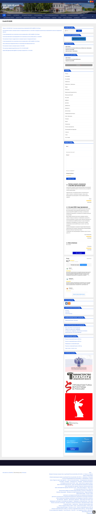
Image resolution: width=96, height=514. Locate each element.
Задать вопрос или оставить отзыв (86, 499)
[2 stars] (67, 175)
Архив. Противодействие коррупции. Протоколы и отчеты (65, 487)
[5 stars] (70, 175)
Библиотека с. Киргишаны (30, 17)
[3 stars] (68, 175)
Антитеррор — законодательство (71, 481)
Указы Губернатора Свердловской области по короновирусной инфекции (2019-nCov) (19, 43)
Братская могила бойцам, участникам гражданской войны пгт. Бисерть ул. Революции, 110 (76, 490)
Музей (59, 17)
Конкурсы (67, 118)
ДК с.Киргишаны (60, 499)
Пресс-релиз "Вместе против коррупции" (72, 327)
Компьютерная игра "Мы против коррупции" (73, 332)
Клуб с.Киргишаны (67, 17)
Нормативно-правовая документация (86, 504)
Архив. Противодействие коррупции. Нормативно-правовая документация (79, 486)
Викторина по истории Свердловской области (75, 492)
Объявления (77, 17)
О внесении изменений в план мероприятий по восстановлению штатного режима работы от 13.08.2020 (22, 36)
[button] (92, 16)
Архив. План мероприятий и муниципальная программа (82, 484)
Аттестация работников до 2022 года (81, 489)
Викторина (67, 89)
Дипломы (67, 102)
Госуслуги (67, 310)
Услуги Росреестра (68, 313)
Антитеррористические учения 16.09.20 (67, 483)
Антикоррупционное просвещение (86, 480)
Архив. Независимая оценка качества (64, 484)
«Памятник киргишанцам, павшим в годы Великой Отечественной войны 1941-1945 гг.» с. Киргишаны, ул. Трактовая (71, 477)
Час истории (67, 137)
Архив (77, 483)
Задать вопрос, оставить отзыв (71, 348)
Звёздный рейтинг (70, 173)
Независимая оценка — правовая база (71, 504)
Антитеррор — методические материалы (85, 481)
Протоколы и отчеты (72, 507)
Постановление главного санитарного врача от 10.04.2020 (14, 45)
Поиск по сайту (90, 505)
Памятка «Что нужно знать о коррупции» (72, 329)
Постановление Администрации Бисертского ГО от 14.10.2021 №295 (15, 48)
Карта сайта (90, 501)
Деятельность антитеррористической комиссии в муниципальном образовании (78, 495)
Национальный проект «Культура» (71, 320)
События (54, 17)
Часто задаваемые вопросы (51, 15)
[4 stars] (69, 175)
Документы (16, 15)
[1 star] (66, 175)
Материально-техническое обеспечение (73, 502)
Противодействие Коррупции (70, 129)
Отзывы (75, 505)
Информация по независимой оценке (72, 343)
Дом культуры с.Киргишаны (74, 499)
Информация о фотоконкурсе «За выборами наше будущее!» (61, 501)
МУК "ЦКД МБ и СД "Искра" (10, 6)
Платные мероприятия (69, 126)
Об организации (38, 15)
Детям (91, 493)
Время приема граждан (81, 493)
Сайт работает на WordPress (7, 472)
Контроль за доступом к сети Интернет (58, 502)
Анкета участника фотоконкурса (73, 480)
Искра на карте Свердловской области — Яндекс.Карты (79, 295)
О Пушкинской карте (73, 15)
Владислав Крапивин (89, 492)
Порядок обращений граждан (62, 507)
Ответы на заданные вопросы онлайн (66, 505)
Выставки (67, 97)
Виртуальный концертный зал (71, 92)
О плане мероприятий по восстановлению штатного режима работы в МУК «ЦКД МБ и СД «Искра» (21, 34)
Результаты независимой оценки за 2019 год (76, 508)
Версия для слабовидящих (80, 38)
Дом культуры (46, 17)
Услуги (81, 15)
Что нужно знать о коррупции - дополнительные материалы (76, 330)
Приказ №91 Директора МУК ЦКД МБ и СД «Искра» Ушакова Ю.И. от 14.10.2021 (17, 50)
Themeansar (24, 472)
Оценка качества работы (81, 505)
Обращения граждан (27, 15)
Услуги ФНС (67, 312)
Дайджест (84, 17)
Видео (39, 17)
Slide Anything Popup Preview (87, 511)
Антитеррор (63, 15)
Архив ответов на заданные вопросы (86, 483)
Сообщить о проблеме (72, 449)
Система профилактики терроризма (56, 510)
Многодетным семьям (9, 17)
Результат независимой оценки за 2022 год (73, 341)
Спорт (66, 134)
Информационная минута (70, 113)
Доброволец (67, 105)
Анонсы (66, 73)
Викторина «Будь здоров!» (61, 492)
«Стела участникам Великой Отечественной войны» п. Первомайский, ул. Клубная (77, 478)
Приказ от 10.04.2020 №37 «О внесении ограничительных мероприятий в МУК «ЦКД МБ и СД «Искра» (22, 28)
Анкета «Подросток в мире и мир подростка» (58, 480)
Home (90, 472)
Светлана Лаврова (89, 508)
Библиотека (19, 17)
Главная (9, 15)
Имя (67, 146)
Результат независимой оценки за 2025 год (60, 508)
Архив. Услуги (90, 487)
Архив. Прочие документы (82, 487)
